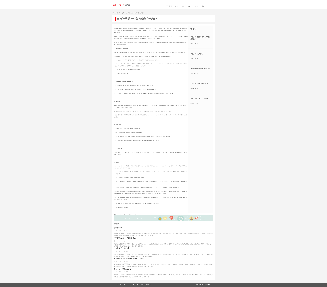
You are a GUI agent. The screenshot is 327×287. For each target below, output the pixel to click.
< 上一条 (122, 214)
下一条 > (128, 214)
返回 (115, 214)
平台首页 (121, 13)
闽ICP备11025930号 (205, 284)
